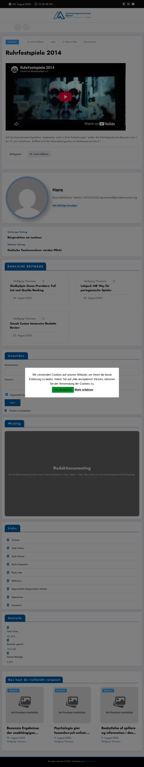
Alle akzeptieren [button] (63, 389)
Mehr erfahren (84, 389)
